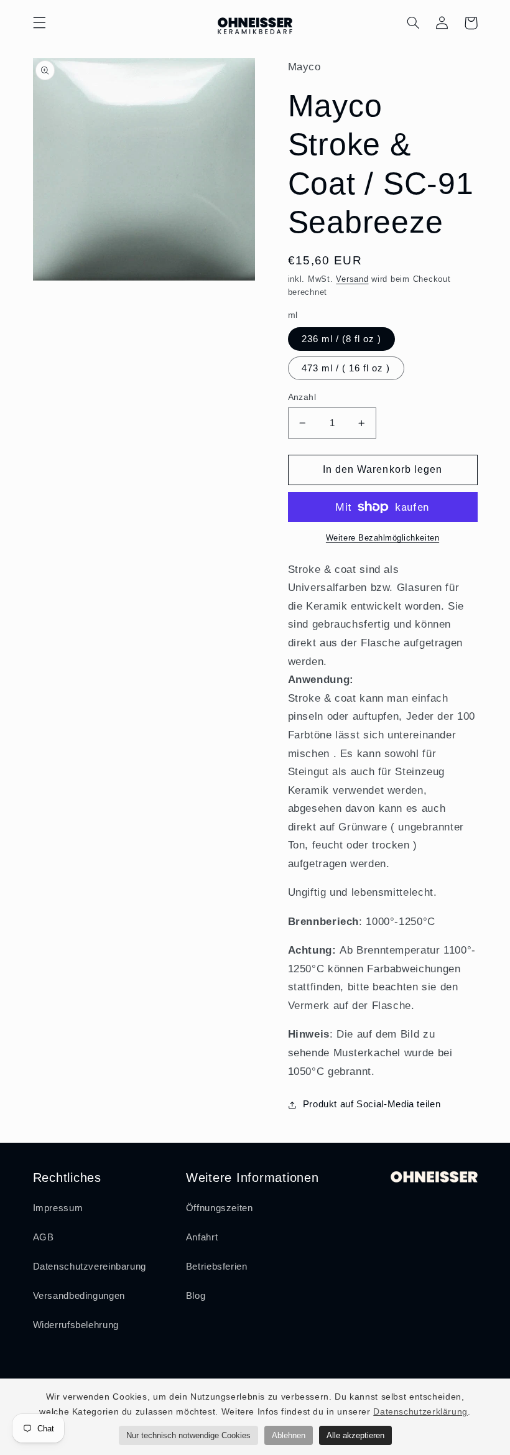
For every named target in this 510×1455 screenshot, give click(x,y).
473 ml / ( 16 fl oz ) (346, 368)
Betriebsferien (217, 1266)
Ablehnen (288, 1435)
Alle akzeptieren (355, 1435)
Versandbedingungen (79, 1296)
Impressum (58, 1208)
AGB (43, 1237)
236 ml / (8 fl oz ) (342, 339)
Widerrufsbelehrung (76, 1325)
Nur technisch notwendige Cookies (188, 1435)
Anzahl (302, 397)
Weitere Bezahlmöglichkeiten (382, 538)
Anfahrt (202, 1237)
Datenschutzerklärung (420, 1411)
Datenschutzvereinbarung (90, 1266)
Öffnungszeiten (219, 1208)
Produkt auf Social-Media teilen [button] (372, 1104)
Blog (196, 1296)
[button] (39, 23)
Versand (352, 279)
